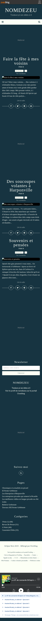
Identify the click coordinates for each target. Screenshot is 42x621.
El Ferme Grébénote (9, 491)
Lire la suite (21, 100)
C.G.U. (16, 558)
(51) (10, 525)
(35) (10, 530)
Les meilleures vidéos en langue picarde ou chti (20, 499)
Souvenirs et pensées (21, 242)
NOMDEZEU (21, 10)
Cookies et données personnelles (19, 560)
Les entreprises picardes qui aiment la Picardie (20, 496)
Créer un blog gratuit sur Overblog (13, 555)
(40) (7, 527)
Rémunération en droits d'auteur (29, 558)
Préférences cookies (35, 560)
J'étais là (21, 67)
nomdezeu (22, 391)
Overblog (33, 546)
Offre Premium (5, 560)
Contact (34, 555)
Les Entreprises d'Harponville (13, 494)
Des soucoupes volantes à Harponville (21, 185)
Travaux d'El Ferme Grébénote (13, 507)
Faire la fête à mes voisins (21, 61)
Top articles (27, 555)
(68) (7, 522)
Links (4, 502)
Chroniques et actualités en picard (15, 488)
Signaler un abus (7, 558)
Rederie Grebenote (9, 505)
